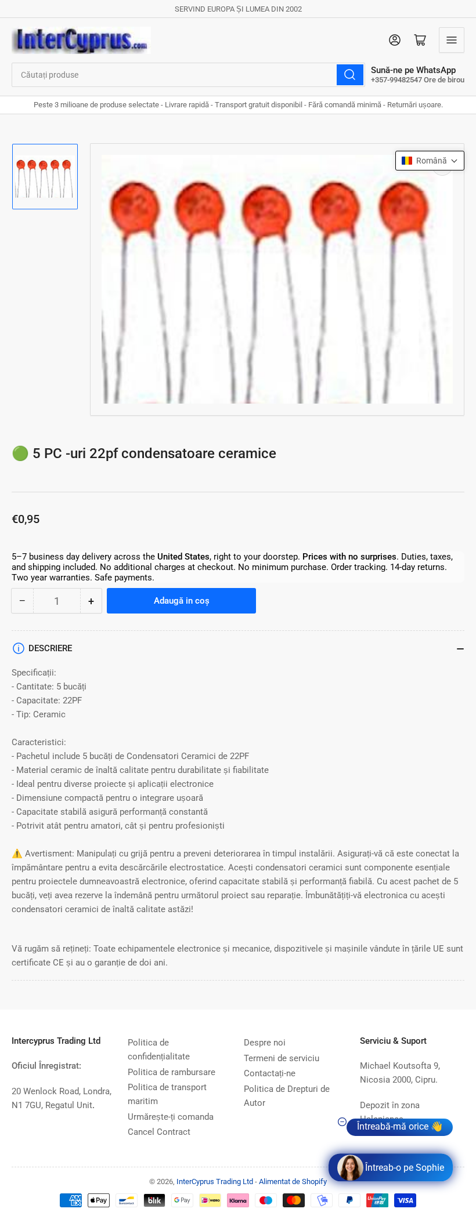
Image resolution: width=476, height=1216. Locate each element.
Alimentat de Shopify (293, 1181)
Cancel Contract (159, 1132)
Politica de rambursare (171, 1072)
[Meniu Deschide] (451, 40)
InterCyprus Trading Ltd (214, 1181)
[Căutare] (350, 75)
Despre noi (265, 1042)
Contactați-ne (269, 1073)
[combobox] (188, 75)
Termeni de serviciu (281, 1058)
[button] (430, 160)
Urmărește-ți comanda (171, 1117)
